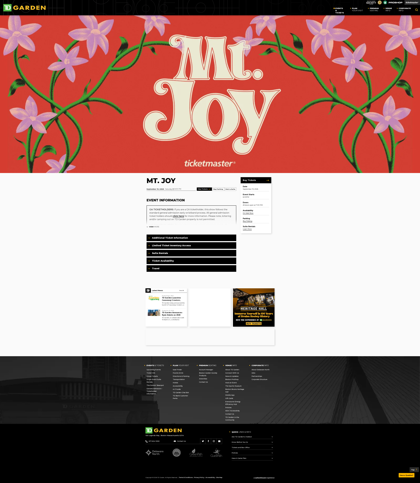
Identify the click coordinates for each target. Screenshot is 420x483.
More (154, 227)
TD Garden (24, 7)
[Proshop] (395, 3)
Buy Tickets (249, 180)
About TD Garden (232, 370)
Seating (374, 9)
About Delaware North (261, 370)
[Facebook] (208, 441)
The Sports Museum (233, 386)
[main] (210, 185)
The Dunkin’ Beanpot (155, 385)
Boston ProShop (232, 379)
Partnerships (257, 376)
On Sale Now (248, 213)
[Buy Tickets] (412, 2)
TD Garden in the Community (232, 418)
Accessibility (178, 386)
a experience (264, 478)
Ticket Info (151, 373)
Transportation (179, 379)
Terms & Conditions (186, 477)
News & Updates (232, 376)
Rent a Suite (230, 189)
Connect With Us (232, 373)
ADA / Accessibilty (232, 411)
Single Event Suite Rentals (154, 380)
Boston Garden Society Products (208, 374)
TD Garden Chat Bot (181, 393)
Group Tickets (152, 376)
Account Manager (206, 370)
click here (178, 216)
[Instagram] (214, 441)
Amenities (203, 379)
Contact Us (203, 382)
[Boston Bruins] (380, 4)
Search (416, 10)
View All (181, 290)
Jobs (253, 373)
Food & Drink (178, 373)
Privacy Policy (199, 477)
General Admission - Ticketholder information (155, 391)
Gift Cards (229, 398)
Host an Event (231, 383)
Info (388, 9)
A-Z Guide (177, 389)
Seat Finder (177, 370)
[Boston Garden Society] (371, 4)
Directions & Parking (181, 376)
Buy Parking (218, 189)
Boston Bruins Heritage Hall (234, 390)
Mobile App (229, 395)
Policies (228, 408)
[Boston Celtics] (385, 4)
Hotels (175, 383)
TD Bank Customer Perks (180, 397)
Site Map (219, 477)
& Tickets (339, 10)
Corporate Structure (259, 379)
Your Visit (357, 9)
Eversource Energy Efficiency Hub (232, 403)
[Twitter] (203, 441)
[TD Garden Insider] (219, 441)
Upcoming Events (154, 370)
